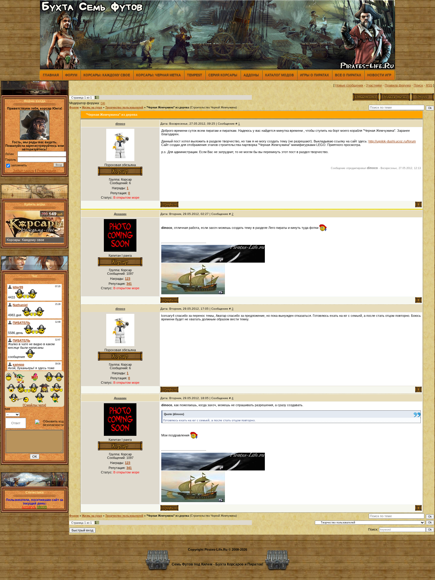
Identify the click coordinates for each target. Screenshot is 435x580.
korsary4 (28, 507)
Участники (374, 85)
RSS (429, 85)
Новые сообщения (349, 85)
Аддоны (251, 75)
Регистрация (46, 170)
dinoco (120, 123)
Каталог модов (279, 75)
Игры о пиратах (314, 75)
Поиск (418, 85)
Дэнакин (120, 214)
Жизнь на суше (92, 107)
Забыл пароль (23, 170)
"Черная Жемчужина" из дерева (167, 107)
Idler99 (42, 507)
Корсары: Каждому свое (106, 75)
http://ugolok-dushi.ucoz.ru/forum (392, 141)
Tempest (194, 75)
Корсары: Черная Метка (158, 75)
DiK (103, 103)
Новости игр (379, 75)
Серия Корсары (222, 75)
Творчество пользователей (124, 107)
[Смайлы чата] (34, 405)
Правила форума (398, 85)
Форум (71, 75)
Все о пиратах (348, 75)
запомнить (19, 165)
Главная (51, 75)
